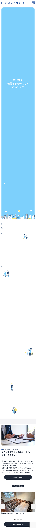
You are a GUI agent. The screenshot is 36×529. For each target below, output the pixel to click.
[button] (14, 519)
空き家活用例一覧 (18, 524)
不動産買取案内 (18, 477)
